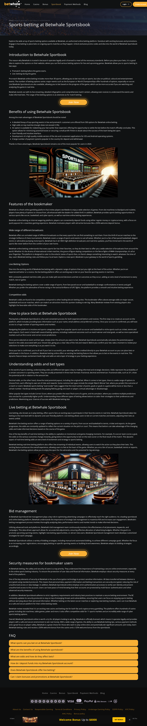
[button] (73, 643)
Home (27, 4)
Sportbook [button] (56, 4)
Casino (36, 4)
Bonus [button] (45, 4)
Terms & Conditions (63, 709)
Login (125, 4)
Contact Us (28, 709)
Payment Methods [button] (72, 4)
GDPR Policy (117, 709)
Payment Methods (89, 693)
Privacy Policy (80, 709)
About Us (17, 709)
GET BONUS (119, 720)
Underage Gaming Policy (99, 709)
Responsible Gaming (44, 709)
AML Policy (67, 714)
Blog (102, 693)
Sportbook (72, 693)
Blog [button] (86, 4)
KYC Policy (129, 709)
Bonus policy (79, 714)
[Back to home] (12, 4)
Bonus (62, 693)
